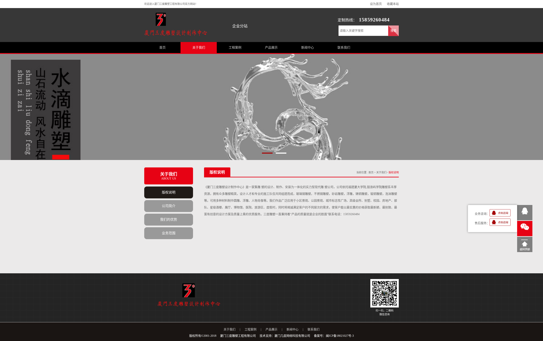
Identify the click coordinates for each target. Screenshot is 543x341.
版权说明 (168, 192)
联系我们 (313, 329)
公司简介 (168, 206)
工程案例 (250, 329)
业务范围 (168, 233)
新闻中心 (292, 329)
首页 (371, 172)
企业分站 (240, 26)
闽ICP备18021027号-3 (340, 335)
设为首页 (376, 4)
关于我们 (381, 172)
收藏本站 (393, 4)
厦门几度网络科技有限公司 (292, 335)
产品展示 (271, 329)
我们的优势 (168, 219)
